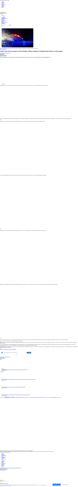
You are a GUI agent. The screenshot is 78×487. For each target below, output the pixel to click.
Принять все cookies (56, 484)
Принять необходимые (65, 484)
